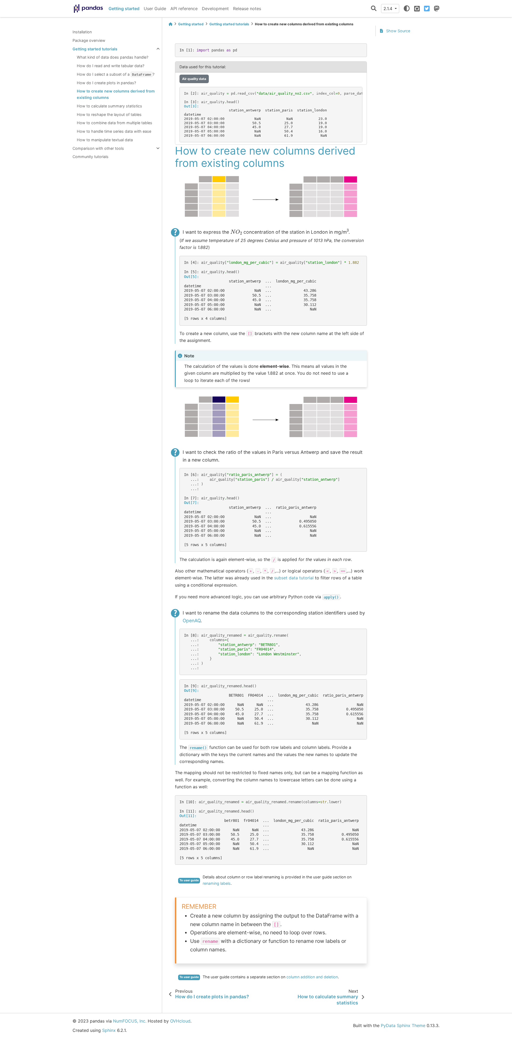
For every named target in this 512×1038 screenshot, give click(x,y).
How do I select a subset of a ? (115, 74)
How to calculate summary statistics (109, 106)
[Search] (374, 9)
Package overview (89, 40)
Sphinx (109, 1030)
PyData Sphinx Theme (403, 1025)
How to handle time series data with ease (114, 131)
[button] (270, 79)
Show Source (397, 31)
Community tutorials (91, 156)
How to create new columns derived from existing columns (116, 94)
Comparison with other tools (98, 148)
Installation (82, 32)
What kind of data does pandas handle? (112, 57)
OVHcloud (180, 1021)
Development (215, 8)
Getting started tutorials (95, 49)
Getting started (124, 8)
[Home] (170, 24)
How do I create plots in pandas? (106, 82)
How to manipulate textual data (105, 140)
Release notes (247, 8)
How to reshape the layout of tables (109, 114)
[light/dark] (406, 8)
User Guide (155, 8)
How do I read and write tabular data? (110, 65)
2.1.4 (388, 8)
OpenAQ (192, 620)
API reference (184, 8)
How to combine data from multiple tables (114, 122)
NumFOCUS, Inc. (129, 1021)
